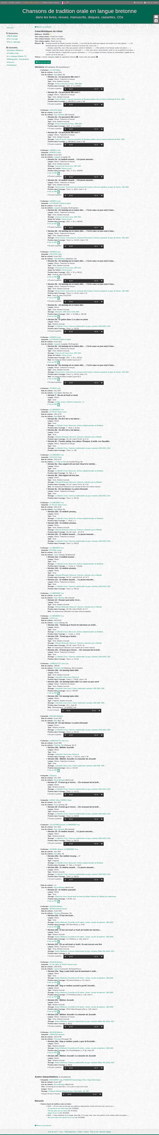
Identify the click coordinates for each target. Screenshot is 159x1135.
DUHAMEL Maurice (56, 849)
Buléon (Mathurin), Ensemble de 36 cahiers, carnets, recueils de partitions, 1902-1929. (84, 922)
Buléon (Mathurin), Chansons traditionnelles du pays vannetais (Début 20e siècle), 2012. (85, 951)
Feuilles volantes (15, 2)
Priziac (56, 805)
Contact (86, 1132)
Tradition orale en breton (31, 2)
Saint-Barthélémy (60, 259)
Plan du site (94, 1132)
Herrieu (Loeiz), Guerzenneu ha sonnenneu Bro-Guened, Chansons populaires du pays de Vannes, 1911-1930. (92, 187)
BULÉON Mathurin (56, 906)
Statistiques (12, 65)
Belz (55, 721)
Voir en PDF (53, 173)
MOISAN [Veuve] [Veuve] (58, 909)
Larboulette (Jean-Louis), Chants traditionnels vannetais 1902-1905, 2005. (80, 688)
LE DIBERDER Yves (57, 410)
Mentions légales (105, 1132)
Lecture (65, 89)
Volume (101, 104)
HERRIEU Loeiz (55, 150)
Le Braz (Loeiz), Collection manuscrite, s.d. (69, 402)
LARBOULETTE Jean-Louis (59, 663)
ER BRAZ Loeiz (55, 388)
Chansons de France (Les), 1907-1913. (68, 166)
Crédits (79, 1132)
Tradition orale (13, 53)
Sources (11, 62)
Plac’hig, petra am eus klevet (58, 1111)
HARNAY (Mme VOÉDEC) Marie (60, 800)
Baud (56, 75)
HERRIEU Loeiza (55, 152)
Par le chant (12, 36)
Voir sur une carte (44, 62)
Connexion (139, 2)
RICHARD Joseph (55, 550)
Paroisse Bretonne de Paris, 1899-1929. (68, 84)
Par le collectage (14, 42)
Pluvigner (57, 913)
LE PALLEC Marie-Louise (58, 412)
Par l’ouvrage (13, 39)
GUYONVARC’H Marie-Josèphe (60, 203)
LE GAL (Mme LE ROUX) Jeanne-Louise (63, 964)
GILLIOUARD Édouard (57, 825)
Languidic (57, 157)
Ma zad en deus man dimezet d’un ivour (61, 1117)
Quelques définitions (15, 50)
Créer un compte (152, 2)
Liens (61, 1132)
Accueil (10, 28)
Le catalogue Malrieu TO (17, 56)
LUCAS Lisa (53, 618)
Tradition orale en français (50, 2)
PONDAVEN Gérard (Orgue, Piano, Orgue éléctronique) (82, 1080)
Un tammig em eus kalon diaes (58, 1108)
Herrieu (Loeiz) (67, 168)
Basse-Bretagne (59, 780)
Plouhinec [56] (59, 668)
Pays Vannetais (59, 115)
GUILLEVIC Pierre (55, 457)
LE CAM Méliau (55, 70)
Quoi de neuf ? (53, 1132)
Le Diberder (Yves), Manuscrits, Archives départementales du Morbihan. (79, 425)
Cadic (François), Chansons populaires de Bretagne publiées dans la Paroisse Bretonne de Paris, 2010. (90, 99)
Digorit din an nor (54, 1113)
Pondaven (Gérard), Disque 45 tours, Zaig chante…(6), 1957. (69, 1091)
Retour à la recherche (43, 27)
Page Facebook (156, 20)
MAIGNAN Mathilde (56, 716)
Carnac (56, 555)
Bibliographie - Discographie (18, 59)
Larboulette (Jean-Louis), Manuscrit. (67, 677)
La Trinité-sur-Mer (60, 462)
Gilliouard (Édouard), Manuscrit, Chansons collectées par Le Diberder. (78, 437)
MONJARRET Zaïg (55, 1080)
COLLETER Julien (55, 254)
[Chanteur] (52, 775)
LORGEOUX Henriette (56, 1034)
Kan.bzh (4, 2)
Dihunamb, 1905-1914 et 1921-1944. (67, 312)
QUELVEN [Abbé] (56, 110)
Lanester (57, 969)
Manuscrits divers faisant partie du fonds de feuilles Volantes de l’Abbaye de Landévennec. (86, 896)
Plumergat (57, 1039)
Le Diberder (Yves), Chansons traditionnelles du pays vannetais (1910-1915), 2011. (83, 326)
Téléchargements (70, 1132)
